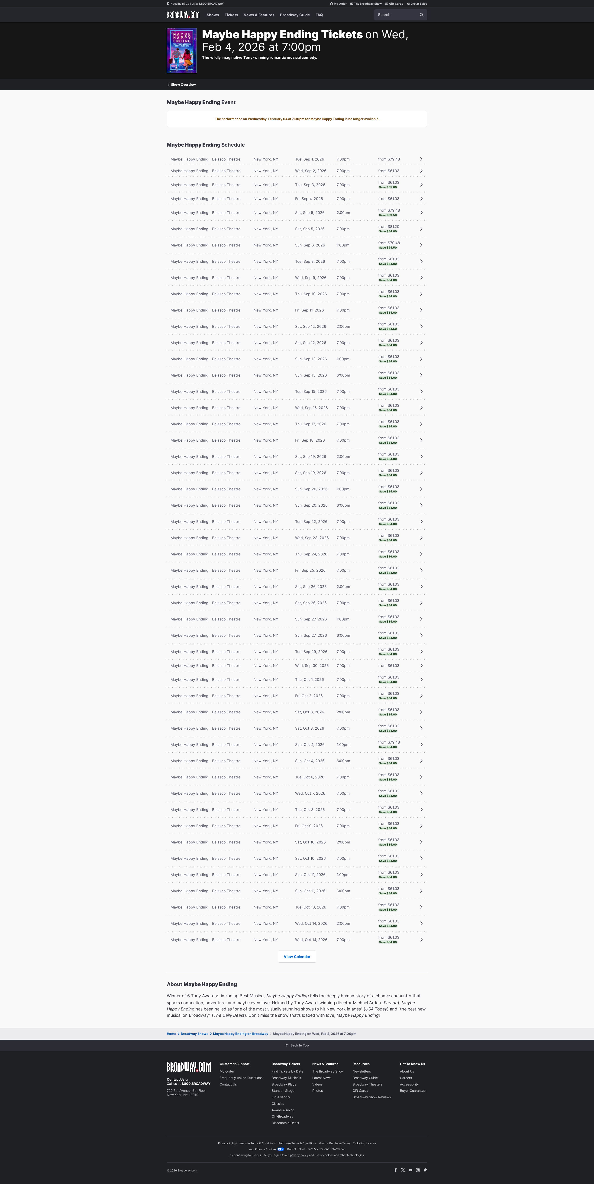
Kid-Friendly (281, 1097)
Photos (317, 1090)
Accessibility (409, 1084)
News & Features (259, 15)
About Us (407, 1071)
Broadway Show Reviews (372, 1097)
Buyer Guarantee (413, 1090)
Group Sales (419, 3)
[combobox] (400, 14)
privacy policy (299, 1155)
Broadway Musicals (286, 1078)
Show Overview (183, 84)
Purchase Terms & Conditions (297, 1143)
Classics (278, 1103)
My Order (340, 3)
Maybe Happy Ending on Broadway (240, 1034)
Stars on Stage (283, 1090)
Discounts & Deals (285, 1123)
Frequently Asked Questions (241, 1078)
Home (171, 1034)
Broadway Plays (284, 1084)
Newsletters (362, 1071)
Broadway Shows (194, 1034)
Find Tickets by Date (287, 1071)
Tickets (231, 15)
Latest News (321, 1078)
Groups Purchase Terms (334, 1143)
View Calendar (297, 956)
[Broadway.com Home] (183, 14)
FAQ (319, 15)
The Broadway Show (368, 3)
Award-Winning (283, 1110)
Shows (213, 15)
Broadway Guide (295, 15)
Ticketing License (364, 1143)
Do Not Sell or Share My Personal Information (316, 1149)
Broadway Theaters (367, 1084)
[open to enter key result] (421, 14)
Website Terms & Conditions (258, 1143)
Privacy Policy (227, 1143)
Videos (317, 1084)
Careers (406, 1078)
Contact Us (175, 1079)
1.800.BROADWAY (197, 3)
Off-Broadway (282, 1116)
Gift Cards (396, 3)
